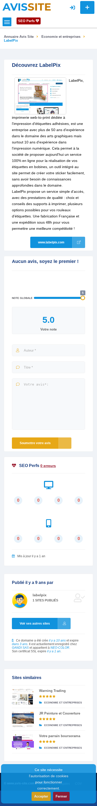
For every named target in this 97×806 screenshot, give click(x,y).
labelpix (40, 595)
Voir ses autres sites (35, 623)
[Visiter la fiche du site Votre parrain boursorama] (23, 742)
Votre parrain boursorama (59, 736)
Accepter (41, 796)
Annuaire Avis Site (19, 37)
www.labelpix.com (51, 242)
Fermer (61, 796)
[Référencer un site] (87, 7)
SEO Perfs (27, 21)
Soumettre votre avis (35, 443)
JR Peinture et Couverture (59, 713)
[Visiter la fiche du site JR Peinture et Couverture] (23, 719)
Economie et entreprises (60, 37)
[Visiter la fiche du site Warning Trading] (23, 696)
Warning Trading (52, 691)
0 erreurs (48, 466)
